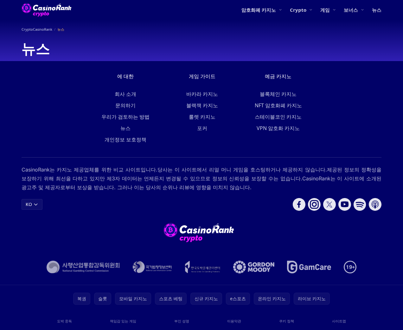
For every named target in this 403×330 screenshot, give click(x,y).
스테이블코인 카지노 (278, 116)
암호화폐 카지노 (258, 10)
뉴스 (376, 10)
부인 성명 (181, 321)
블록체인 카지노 (278, 93)
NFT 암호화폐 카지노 (278, 105)
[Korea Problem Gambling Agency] (203, 267)
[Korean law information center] (152, 267)
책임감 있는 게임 (123, 321)
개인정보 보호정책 (125, 139)
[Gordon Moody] (253, 267)
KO (29, 204)
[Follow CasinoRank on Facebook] (299, 204)
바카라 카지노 (202, 93)
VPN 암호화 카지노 (278, 128)
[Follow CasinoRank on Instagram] (314, 204)
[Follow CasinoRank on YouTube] (344, 204)
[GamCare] (309, 267)
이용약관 (234, 321)
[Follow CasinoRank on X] (329, 204)
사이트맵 (339, 321)
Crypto (298, 10)
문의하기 (125, 105)
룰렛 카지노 (202, 116)
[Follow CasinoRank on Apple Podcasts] (375, 204)
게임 (325, 10)
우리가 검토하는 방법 (125, 116)
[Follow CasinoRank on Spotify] (360, 204)
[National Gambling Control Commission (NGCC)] (83, 267)
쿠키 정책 (286, 321)
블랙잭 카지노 (202, 105)
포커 (202, 128)
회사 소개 (125, 93)
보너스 (351, 10)
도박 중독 (64, 321)
